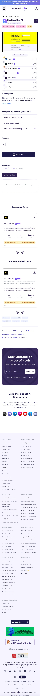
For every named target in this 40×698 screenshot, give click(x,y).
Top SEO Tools (6, 546)
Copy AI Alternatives (27, 540)
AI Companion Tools (27, 467)
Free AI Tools (6, 449)
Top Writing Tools (7, 530)
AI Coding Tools (26, 446)
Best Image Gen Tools (9, 570)
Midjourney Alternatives (9, 501)
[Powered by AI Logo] (20, 8)
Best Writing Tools (7, 561)
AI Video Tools (25, 449)
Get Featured (6, 443)
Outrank (8, 681)
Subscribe (30, 371)
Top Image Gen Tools (8, 537)
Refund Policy (6, 486)
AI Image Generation (27, 461)
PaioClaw (24, 321)
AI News (4, 455)
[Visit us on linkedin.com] (14, 413)
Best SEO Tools (7, 564)
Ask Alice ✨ (25, 570)
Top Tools (5, 452)
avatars (29, 26)
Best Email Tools (7, 585)
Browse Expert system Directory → (14, 337)
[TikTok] (35, 671)
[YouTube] (15, 677)
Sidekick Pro (7, 321)
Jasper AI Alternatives (28, 537)
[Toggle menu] (4, 8)
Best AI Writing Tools (27, 501)
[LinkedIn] (15, 671)
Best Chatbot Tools (8, 592)
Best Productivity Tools (9, 582)
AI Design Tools (26, 452)
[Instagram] (30, 671)
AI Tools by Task (27, 439)
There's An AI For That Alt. (10, 516)
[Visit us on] (35, 413)
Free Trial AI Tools (7, 610)
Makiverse (6, 317)
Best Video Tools (7, 573)
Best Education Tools (8, 595)
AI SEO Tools (25, 455)
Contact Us (5, 474)
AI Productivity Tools (27, 464)
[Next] (22, 252)
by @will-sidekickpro (9, 244)
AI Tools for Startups (27, 519)
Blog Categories (26, 564)
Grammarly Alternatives (9, 509)
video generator (20, 26)
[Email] (20, 671)
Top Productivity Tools (9, 552)
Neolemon (16, 321)
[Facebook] (25, 671)
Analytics (24, 573)
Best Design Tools (7, 579)
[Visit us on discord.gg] (9, 413)
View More (6, 104)
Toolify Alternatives (8, 519)
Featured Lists (27, 527)
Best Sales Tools (7, 589)
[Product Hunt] (20, 642)
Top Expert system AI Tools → (13, 334)
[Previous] (17, 252)
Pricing (4, 471)
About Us (5, 464)
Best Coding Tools (7, 567)
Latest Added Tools (27, 567)
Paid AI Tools (6, 613)
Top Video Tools (7, 540)
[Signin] (36, 8)
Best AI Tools (25, 498)
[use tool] (36, 21)
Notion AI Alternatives (28, 546)
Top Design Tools (7, 549)
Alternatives (7, 494)
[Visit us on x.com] (4, 413)
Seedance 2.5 (16, 317)
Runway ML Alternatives (28, 552)
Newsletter (5, 458)
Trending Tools (6, 446)
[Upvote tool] (34, 216)
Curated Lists (7, 557)
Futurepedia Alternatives (9, 513)
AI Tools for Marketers (28, 513)
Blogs (23, 561)
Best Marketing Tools (8, 576)
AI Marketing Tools (27, 458)
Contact (16, 681)
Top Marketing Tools (8, 543)
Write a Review (9, 175)
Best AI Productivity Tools (29, 507)
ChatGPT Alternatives (8, 498)
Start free (28, 1)
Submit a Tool (6, 477)
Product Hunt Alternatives (10, 522)
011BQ (33, 693)
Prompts (4, 461)
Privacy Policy (6, 483)
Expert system (14, 16)
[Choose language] (22, 677)
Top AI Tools (7, 527)
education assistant (8, 26)
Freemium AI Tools (8, 606)
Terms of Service (7, 480)
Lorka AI (24, 317)
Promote (23, 681)
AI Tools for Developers (28, 516)
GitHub (4, 467)
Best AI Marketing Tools (28, 504)
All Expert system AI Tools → (23, 331)
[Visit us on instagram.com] (20, 413)
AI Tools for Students (27, 510)
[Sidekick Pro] (6, 217)
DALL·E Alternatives (27, 549)
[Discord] (10, 671)
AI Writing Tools (26, 443)
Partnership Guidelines (9, 489)
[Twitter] (5, 671)
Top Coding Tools (7, 534)
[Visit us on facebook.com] (30, 413)
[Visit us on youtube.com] (25, 413)
